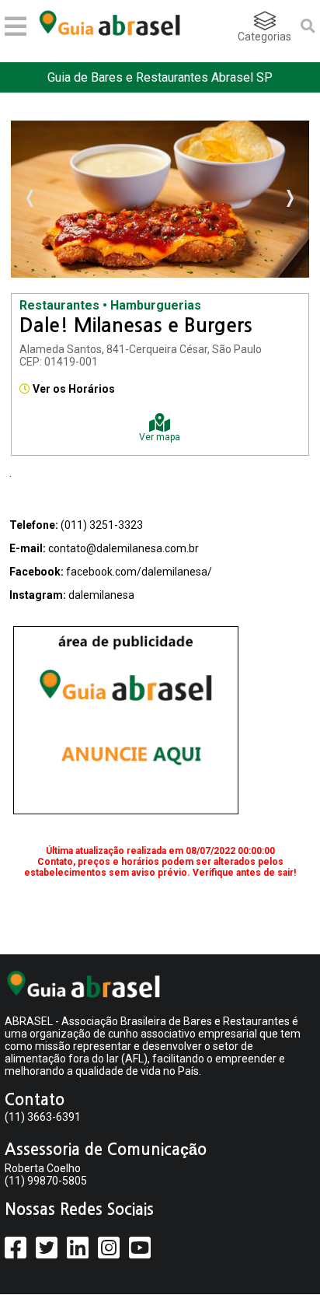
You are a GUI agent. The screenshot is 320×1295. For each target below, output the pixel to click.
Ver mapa (159, 437)
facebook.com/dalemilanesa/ (139, 571)
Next (289, 199)
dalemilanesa (101, 595)
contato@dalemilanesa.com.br (123, 548)
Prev (31, 199)
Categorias (264, 36)
